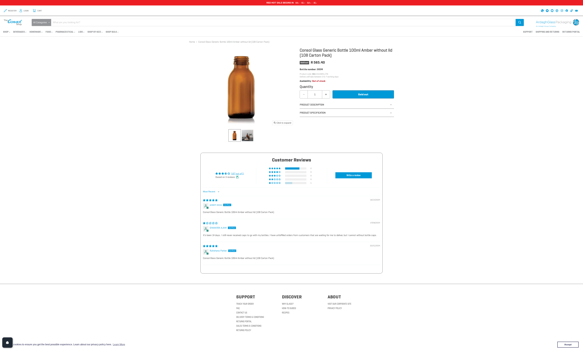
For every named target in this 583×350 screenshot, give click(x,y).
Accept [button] (568, 344)
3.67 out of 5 (237, 173)
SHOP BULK (111, 31)
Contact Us (241, 312)
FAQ (238, 308)
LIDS (80, 31)
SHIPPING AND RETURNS (547, 31)
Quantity (306, 87)
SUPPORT (528, 31)
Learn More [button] (119, 344)
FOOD (48, 31)
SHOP (6, 31)
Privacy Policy (335, 308)
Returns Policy (243, 330)
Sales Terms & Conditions (248, 325)
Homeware (35, 31)
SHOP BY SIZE (94, 31)
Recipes (285, 312)
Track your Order (245, 303)
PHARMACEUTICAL (65, 31)
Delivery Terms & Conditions (250, 317)
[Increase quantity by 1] (326, 94)
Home (192, 42)
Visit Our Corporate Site (339, 303)
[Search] (520, 22)
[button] (275, 168)
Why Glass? (288, 303)
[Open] (7, 342)
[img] (210, 200)
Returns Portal (571, 31)
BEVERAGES (19, 31)
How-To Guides (289, 308)
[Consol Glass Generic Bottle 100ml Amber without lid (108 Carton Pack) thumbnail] (235, 135)
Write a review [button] (353, 175)
